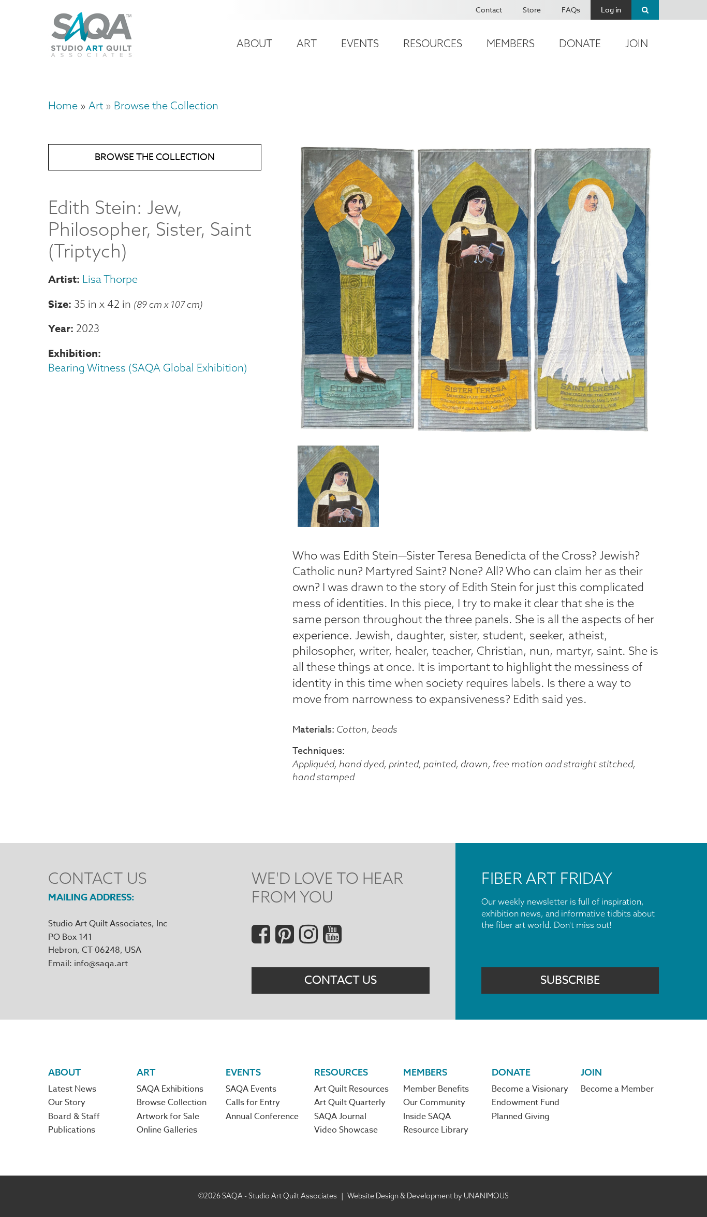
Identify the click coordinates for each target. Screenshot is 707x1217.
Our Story (66, 1102)
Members (511, 43)
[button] (476, 431)
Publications (71, 1130)
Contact (489, 10)
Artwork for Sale (168, 1116)
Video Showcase (346, 1130)
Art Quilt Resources (351, 1089)
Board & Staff (74, 1116)
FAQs (571, 10)
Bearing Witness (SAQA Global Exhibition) (147, 367)
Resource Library (435, 1130)
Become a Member (617, 1089)
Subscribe (570, 980)
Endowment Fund (525, 1102)
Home (63, 105)
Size (58, 304)
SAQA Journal (340, 1116)
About (254, 43)
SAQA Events (251, 1089)
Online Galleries (167, 1130)
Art (307, 43)
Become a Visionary (530, 1089)
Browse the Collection (166, 105)
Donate (580, 43)
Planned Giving (521, 1116)
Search (645, 10)
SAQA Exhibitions (170, 1089)
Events (360, 43)
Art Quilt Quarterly (350, 1102)
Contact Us (340, 980)
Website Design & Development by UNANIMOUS (428, 1195)
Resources (432, 43)
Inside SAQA (427, 1116)
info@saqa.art (101, 963)
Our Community (434, 1102)
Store (532, 10)
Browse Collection (172, 1102)
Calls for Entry (253, 1102)
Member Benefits (436, 1089)
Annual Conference (262, 1116)
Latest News (72, 1089)
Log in (611, 10)
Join (636, 43)
